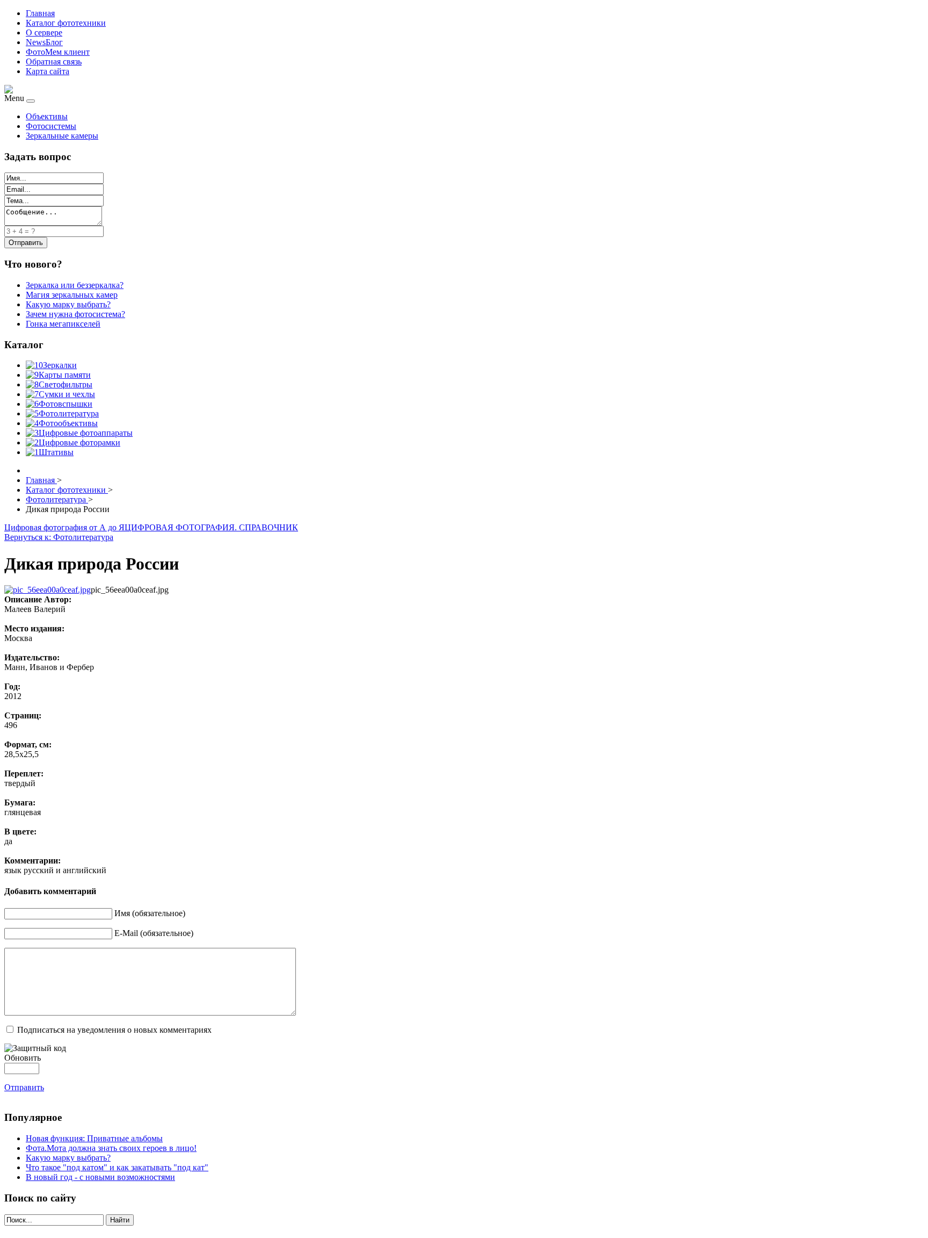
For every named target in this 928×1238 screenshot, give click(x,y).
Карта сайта (47, 71)
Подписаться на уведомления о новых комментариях (114, 1029)
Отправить (24, 1087)
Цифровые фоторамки (79, 442)
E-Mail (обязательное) (153, 933)
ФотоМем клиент (58, 51)
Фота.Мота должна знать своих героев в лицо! (111, 1148)
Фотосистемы (51, 126)
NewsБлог (44, 42)
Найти (119, 1220)
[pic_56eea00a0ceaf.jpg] (47, 589)
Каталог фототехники (66, 22)
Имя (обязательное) (149, 913)
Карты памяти (65, 374)
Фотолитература (69, 413)
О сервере (44, 32)
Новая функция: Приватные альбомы (94, 1138)
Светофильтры (65, 384)
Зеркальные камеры (62, 135)
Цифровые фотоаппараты (86, 432)
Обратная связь (54, 61)
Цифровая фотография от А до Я (64, 527)
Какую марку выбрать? (68, 1157)
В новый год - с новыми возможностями (100, 1177)
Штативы (56, 452)
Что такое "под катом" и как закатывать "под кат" (117, 1167)
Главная (40, 13)
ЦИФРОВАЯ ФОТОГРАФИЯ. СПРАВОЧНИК (211, 527)
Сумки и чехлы (67, 394)
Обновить (22, 1057)
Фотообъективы (68, 423)
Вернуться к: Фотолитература (58, 537)
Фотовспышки (65, 403)
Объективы (47, 116)
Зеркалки (60, 365)
